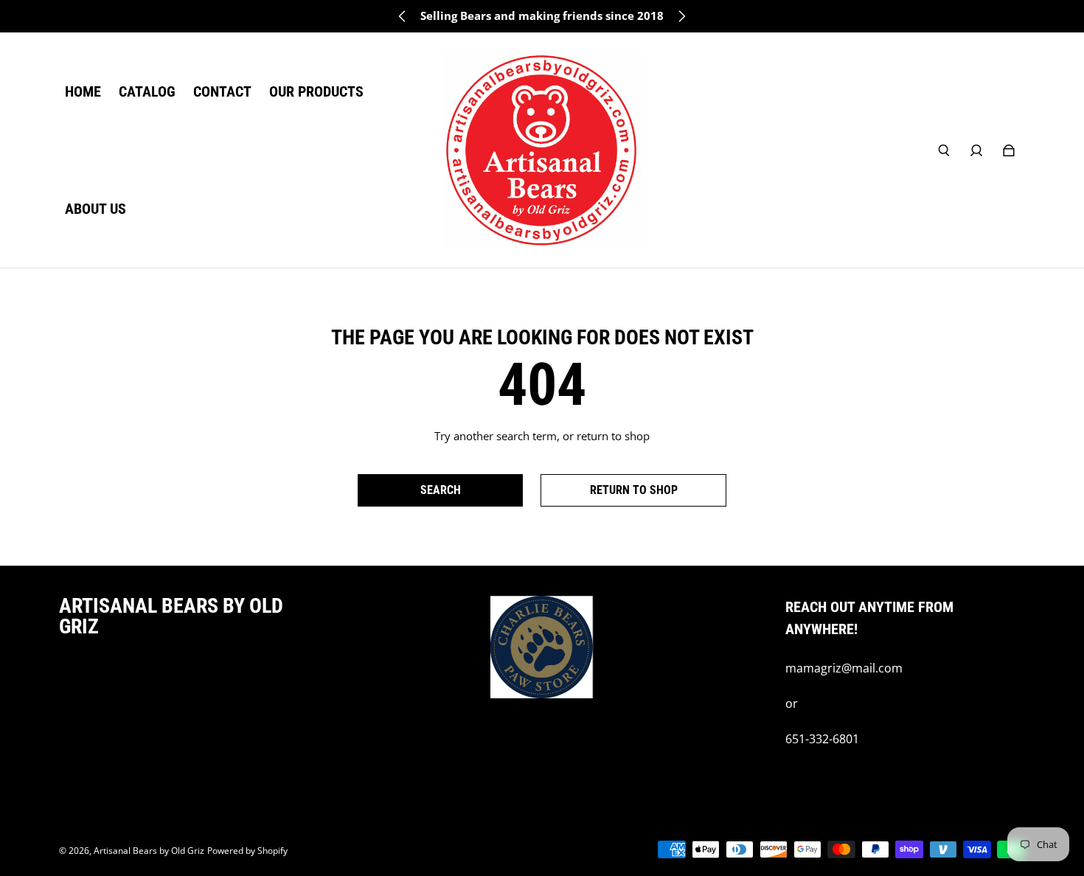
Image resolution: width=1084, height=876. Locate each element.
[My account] (976, 150)
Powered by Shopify (247, 850)
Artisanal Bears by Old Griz (149, 850)
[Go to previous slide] (402, 16)
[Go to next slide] (681, 16)
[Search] (944, 150)
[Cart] (1009, 150)
